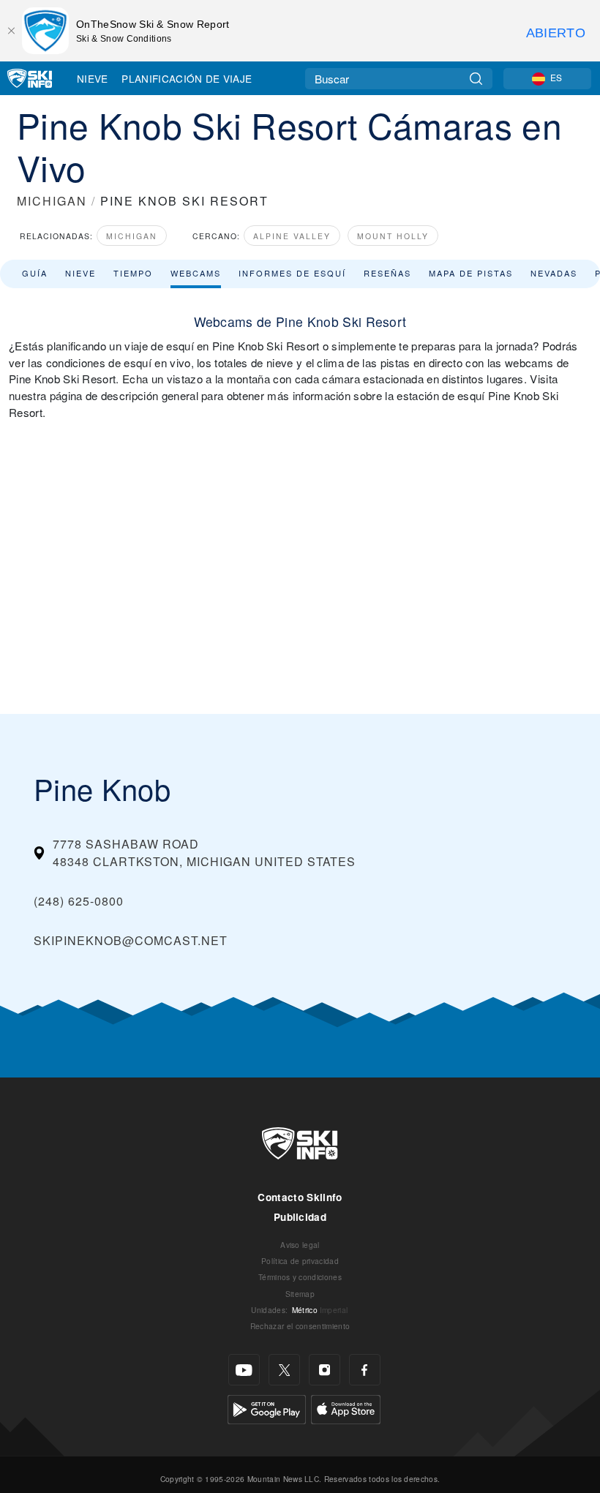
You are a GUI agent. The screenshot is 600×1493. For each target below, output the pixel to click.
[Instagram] (324, 1369)
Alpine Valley (292, 235)
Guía (35, 273)
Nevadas (553, 273)
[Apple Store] (345, 1407)
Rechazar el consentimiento (300, 1325)
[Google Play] (267, 1407)
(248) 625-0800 (79, 900)
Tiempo (133, 273)
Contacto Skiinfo (300, 1197)
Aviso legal (300, 1244)
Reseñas (387, 273)
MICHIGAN (52, 200)
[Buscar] (476, 78)
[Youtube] (244, 1369)
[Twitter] (284, 1369)
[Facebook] (364, 1369)
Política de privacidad (300, 1260)
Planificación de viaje (186, 78)
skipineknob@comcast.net (131, 940)
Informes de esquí (292, 273)
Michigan (131, 235)
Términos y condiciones (300, 1276)
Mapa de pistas (471, 273)
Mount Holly (393, 235)
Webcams (195, 273)
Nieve (92, 78)
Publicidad (300, 1217)
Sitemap (300, 1293)
